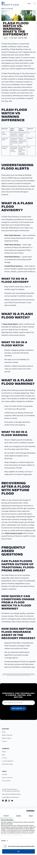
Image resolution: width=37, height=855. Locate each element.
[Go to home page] (10, 3)
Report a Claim (6, 738)
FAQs (4, 732)
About (4, 751)
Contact (4, 741)
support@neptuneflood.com (10, 797)
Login (29, 3)
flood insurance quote (13, 533)
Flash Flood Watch (10, 324)
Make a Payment (7, 735)
